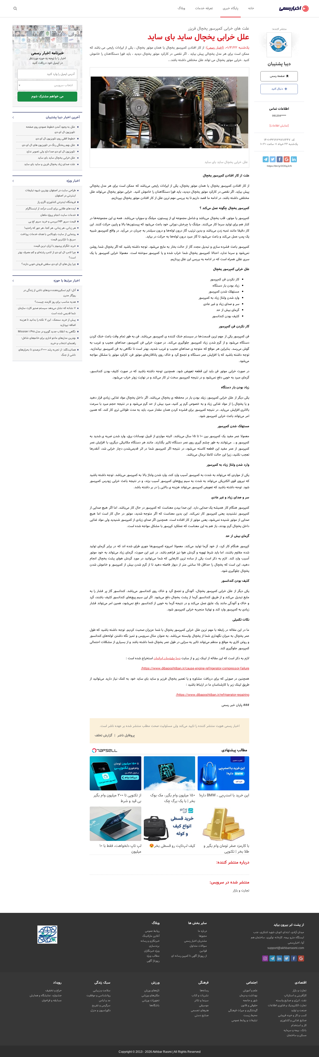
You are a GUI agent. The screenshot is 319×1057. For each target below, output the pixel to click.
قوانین (203, 951)
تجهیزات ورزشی (151, 1000)
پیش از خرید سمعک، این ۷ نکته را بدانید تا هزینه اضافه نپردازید (48, 322)
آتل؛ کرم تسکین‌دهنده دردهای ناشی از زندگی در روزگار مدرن (49, 293)
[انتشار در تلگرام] (266, 159)
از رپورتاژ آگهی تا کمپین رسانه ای (189, 956)
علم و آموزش (250, 990)
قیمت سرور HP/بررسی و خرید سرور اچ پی (52, 221)
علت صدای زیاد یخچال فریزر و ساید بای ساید (49, 164)
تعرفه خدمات (204, 8)
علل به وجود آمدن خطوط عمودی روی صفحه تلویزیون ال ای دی (50, 129)
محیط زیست (250, 1015)
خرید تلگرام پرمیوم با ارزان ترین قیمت (55, 246)
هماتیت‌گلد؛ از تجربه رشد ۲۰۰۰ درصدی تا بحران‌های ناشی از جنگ (47, 352)
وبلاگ (181, 8)
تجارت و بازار (241, 890)
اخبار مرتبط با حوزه (67, 281)
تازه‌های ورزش (152, 990)
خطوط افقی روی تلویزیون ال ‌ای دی (55, 138)
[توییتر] (287, 958)
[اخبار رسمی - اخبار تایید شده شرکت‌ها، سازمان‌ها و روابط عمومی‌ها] (294, 8)
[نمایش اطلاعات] (279, 125)
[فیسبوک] (294, 958)
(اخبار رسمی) (215, 48)
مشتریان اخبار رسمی (195, 941)
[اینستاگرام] (265, 958)
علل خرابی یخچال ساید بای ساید (56, 158)
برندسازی (154, 946)
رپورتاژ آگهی (153, 961)
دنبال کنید (277, 89)
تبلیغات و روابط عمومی (244, 1020)
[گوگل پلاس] (301, 958)
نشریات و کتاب (200, 995)
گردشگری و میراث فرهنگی (242, 1010)
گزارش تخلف (104, 735)
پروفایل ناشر (125, 735)
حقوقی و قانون (249, 1005)
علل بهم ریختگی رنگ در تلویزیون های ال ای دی (48, 145)
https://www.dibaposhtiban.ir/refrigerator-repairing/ (212, 695)
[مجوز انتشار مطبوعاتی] (47, 935)
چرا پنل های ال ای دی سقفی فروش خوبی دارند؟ (48, 264)
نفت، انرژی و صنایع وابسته (291, 1000)
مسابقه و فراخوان (52, 1000)
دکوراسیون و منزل (100, 1010)
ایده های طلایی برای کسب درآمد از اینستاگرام (51, 208)
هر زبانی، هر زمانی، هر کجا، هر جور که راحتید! (50, 228)
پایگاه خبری (230, 8)
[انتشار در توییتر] (273, 159)
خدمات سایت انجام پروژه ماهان (58, 215)
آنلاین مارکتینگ (151, 936)
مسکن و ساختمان (297, 1035)
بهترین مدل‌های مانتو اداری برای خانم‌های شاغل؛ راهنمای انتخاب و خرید (48, 341)
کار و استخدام (299, 1025)
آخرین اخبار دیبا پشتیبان (63, 117)
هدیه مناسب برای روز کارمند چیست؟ (55, 302)
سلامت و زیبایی (101, 990)
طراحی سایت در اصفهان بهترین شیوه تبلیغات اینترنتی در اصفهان (50, 193)
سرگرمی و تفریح (101, 1005)
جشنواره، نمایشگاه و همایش (46, 995)
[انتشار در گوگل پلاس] (287, 159)
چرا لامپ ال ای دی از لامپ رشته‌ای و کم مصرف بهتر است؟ (47, 255)
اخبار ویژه (73, 181)
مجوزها (203, 936)
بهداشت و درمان (248, 995)
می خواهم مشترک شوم (47, 96)
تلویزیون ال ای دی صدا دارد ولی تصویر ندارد (50, 151)
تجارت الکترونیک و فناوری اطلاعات (287, 1005)
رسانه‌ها (204, 990)
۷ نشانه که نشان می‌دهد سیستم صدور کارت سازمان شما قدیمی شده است (47, 311)
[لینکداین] (279, 958)
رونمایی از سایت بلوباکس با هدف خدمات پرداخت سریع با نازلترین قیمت (48, 237)
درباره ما (202, 931)
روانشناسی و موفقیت (98, 995)
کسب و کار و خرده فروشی (292, 1015)
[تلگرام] (272, 958)
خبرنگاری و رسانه (150, 941)
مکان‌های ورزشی (151, 995)
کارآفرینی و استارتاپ (295, 995)
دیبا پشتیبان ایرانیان (167, 658)
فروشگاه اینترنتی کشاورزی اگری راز (56, 202)
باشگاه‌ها (155, 1005)
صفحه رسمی (277, 76)
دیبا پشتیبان (279, 64)
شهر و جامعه (250, 1000)
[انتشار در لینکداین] (294, 159)
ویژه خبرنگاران (152, 951)
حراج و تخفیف (53, 990)
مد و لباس (104, 1000)
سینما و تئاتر (201, 1000)
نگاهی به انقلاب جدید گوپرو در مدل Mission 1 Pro (47, 331)
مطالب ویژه (153, 956)
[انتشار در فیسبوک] (280, 159)
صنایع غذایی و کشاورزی (293, 1020)
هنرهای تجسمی (200, 1010)
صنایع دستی (202, 1015)
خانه (251, 8)
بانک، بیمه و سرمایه (295, 1030)
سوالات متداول (198, 946)
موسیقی (204, 1005)
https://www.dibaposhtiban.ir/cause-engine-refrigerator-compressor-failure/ (195, 668)
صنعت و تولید (299, 1010)
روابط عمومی (152, 931)
